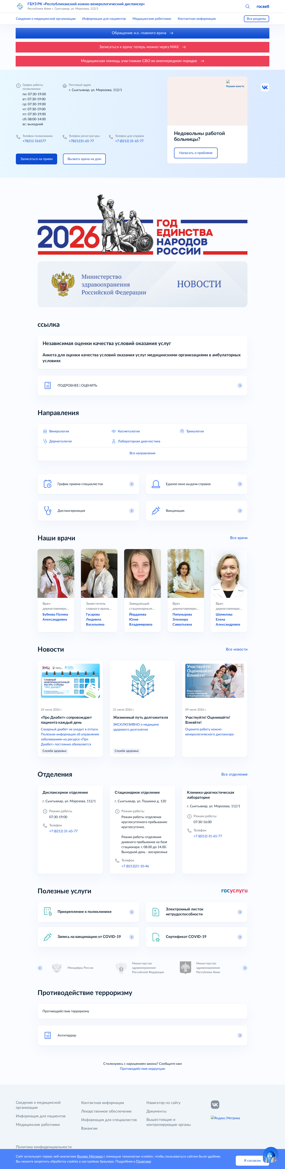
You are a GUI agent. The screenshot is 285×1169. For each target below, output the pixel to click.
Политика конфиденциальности (44, 1147)
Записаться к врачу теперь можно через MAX (139, 47)
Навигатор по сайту (163, 1103)
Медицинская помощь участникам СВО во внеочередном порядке (139, 61)
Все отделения (234, 774)
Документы (156, 1111)
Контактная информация (197, 18)
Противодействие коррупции (142, 1068)
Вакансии (89, 1128)
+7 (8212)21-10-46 (135, 866)
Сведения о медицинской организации (46, 18)
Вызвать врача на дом (84, 159)
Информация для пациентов (104, 18)
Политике (143, 1161)
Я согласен (252, 1160)
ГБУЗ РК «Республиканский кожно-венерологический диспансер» (86, 4)
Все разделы (256, 18)
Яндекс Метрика (90, 1156)
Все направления (142, 453)
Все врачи (238, 538)
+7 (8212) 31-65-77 (129, 141)
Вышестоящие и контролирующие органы (168, 1122)
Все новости (236, 649)
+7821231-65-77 (81, 141)
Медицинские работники (151, 18)
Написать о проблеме (195, 153)
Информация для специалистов (109, 1120)
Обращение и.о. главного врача (139, 33)
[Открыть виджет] (271, 1155)
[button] (247, 6)
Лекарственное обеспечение (106, 1111)
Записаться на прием (36, 159)
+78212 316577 (34, 141)
